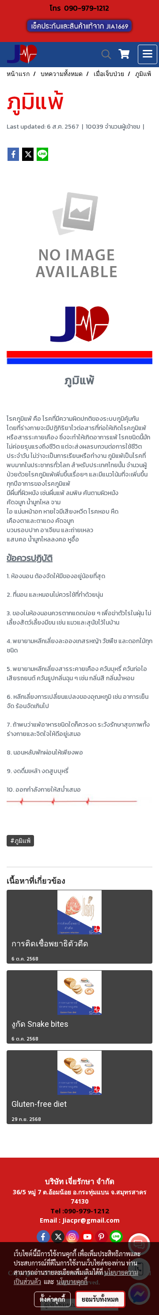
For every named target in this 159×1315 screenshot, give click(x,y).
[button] (103, 54)
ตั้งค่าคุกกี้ (52, 1299)
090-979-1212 (86, 8)
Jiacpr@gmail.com (91, 1220)
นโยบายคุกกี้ (72, 1281)
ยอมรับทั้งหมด (100, 1299)
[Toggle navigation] (147, 54)
